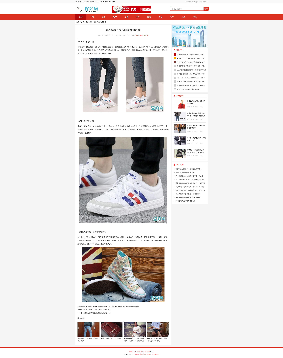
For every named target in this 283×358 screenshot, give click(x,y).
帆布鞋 (97, 306)
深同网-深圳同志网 (139, 354)
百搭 (108, 306)
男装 (92, 17)
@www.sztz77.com (142, 35)
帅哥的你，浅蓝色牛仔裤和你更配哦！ (189, 169)
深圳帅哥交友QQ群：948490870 (196, 2)
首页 (81, 17)
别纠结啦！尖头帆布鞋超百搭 (96, 22)
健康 (126, 17)
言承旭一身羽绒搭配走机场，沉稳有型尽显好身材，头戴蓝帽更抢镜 (196, 152)
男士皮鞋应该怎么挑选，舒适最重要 (188, 194)
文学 (183, 17)
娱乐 (138, 17)
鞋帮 (128, 306)
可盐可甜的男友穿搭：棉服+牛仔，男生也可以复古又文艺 (196, 115)
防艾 (172, 17)
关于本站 (132, 351)
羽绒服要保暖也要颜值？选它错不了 (97, 313)
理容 (149, 17)
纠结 (111, 306)
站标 (148, 351)
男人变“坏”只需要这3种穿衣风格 (186, 89)
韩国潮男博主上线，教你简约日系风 (97, 309)
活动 (152, 351)
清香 (105, 306)
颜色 (131, 306)
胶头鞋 (118, 306)
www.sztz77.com (153, 354)
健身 (103, 17)
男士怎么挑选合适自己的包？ (186, 172)
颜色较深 (136, 306)
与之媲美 (88, 306)
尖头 (93, 306)
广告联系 (139, 351)
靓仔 (115, 17)
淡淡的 (101, 306)
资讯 (195, 17)
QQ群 (145, 351)
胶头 (114, 306)
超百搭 (123, 306)
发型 (160, 17)
